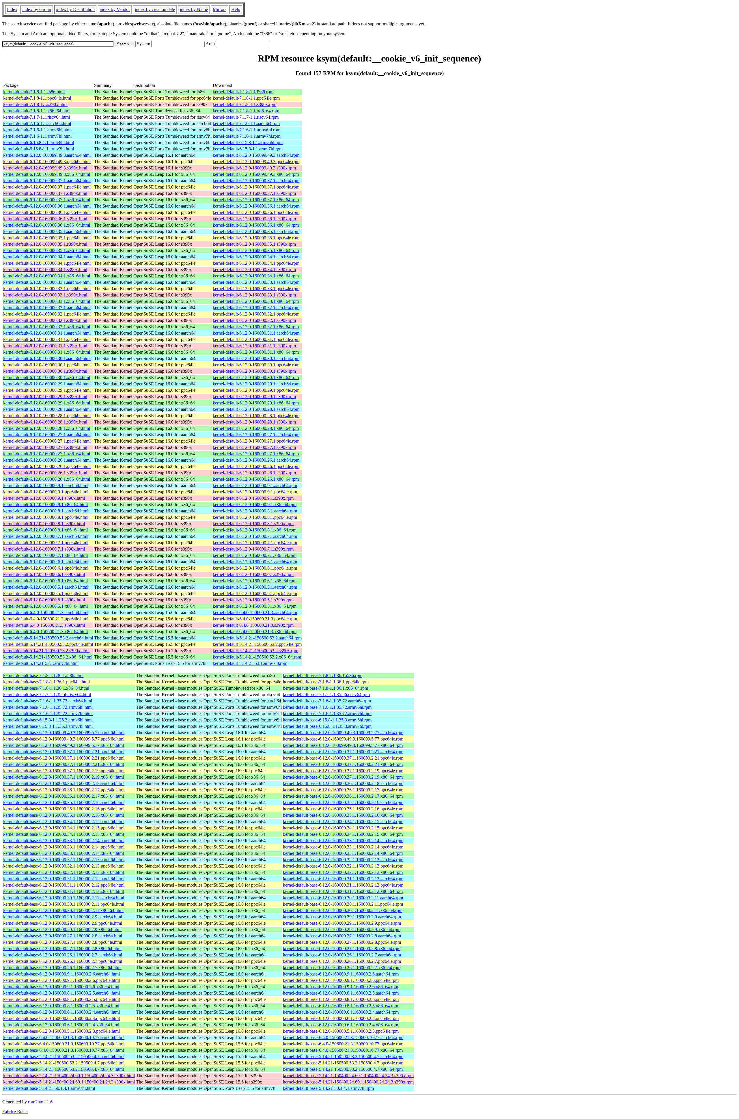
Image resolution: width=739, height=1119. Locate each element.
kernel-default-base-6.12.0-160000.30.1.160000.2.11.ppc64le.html (63, 904)
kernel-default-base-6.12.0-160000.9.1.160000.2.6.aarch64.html (61, 973)
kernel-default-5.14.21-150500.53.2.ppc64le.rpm (257, 644)
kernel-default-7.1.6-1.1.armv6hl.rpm (246, 129)
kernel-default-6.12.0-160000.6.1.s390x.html (44, 574)
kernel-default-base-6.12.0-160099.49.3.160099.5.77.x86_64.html (63, 745)
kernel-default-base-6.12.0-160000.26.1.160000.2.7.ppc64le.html (62, 961)
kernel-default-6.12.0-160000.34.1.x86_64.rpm (256, 275)
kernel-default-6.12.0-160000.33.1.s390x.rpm (254, 294)
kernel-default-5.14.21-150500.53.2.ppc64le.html (48, 644)
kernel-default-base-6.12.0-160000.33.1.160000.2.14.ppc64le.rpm (343, 846)
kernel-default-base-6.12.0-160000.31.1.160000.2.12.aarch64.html (63, 878)
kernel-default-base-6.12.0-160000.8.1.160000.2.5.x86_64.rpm (340, 1005)
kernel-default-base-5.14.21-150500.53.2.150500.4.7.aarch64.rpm (343, 1056)
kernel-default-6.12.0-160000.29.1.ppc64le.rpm (256, 390)
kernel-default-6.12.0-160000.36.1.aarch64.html (47, 206)
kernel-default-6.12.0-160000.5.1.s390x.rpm (253, 599)
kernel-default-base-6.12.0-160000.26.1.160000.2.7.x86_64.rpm (341, 967)
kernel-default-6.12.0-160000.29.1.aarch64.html (47, 383)
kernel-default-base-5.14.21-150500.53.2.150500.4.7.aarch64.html (63, 1056)
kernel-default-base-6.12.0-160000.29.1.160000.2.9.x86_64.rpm (341, 929)
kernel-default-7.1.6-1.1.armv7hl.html (37, 136)
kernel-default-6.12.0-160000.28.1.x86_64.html (46, 428)
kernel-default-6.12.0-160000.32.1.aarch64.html (47, 307)
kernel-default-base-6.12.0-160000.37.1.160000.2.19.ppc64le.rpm (343, 770)
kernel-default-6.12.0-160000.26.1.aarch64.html (47, 460)
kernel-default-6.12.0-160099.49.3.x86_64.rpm (256, 174)
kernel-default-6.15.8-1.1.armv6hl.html (38, 142)
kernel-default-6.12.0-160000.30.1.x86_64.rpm (256, 377)
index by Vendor (115, 9)
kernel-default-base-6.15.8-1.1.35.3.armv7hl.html (48, 726)
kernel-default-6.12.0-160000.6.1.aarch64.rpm (255, 561)
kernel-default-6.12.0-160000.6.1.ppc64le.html (45, 568)
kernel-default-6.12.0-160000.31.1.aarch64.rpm (256, 333)
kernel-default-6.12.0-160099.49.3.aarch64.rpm (256, 155)
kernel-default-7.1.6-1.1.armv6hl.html (37, 129)
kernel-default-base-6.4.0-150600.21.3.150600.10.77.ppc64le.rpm (343, 1043)
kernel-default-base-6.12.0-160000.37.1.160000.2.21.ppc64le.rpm (343, 758)
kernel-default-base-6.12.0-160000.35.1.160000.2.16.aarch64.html (63, 802)
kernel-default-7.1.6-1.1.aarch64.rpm (246, 123)
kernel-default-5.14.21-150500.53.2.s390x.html (46, 650)
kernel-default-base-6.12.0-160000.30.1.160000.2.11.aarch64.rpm (343, 897)
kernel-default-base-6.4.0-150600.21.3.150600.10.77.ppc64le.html (63, 1043)
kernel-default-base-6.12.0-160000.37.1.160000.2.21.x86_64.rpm (343, 764)
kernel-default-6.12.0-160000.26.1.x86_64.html (46, 479)
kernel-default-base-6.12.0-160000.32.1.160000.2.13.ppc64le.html (63, 866)
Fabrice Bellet (15, 1111)
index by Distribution (75, 9)
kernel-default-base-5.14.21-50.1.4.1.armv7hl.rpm (328, 1088)
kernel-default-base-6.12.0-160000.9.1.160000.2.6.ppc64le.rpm (341, 980)
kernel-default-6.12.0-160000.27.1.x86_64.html (46, 453)
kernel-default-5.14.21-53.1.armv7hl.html (41, 663)
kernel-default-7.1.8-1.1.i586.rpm (243, 91)
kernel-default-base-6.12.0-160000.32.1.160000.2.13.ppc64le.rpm (343, 866)
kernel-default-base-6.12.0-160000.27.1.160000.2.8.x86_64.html (62, 948)
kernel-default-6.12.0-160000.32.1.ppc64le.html (47, 314)
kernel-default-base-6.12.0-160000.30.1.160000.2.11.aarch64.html (63, 897)
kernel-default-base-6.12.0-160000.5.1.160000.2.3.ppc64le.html (61, 1031)
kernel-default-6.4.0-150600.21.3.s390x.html (44, 625)
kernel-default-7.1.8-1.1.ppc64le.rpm (246, 98)
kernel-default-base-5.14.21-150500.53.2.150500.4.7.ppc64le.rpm (343, 1062)
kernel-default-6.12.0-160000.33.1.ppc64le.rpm (256, 288)
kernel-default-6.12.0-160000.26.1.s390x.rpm (254, 472)
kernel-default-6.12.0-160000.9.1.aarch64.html (45, 485)
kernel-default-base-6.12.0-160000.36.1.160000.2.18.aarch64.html (63, 783)
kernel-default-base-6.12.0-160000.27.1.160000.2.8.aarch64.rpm (342, 935)
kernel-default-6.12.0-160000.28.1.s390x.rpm (254, 421)
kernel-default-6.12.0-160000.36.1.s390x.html (45, 218)
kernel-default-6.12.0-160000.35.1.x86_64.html (46, 250)
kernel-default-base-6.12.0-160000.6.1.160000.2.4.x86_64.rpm (340, 1024)
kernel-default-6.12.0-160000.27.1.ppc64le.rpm (256, 441)
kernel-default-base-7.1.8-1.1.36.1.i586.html (43, 675)
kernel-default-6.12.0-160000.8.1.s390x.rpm (253, 523)
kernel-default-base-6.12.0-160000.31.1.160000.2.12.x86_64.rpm (343, 891)
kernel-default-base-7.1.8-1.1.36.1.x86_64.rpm (325, 688)
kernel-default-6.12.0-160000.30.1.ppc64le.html (47, 364)
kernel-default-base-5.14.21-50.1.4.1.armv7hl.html (49, 1088)
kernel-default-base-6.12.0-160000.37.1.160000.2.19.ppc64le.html (63, 770)
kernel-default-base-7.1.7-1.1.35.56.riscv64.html (47, 694)
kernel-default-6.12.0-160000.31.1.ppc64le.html (47, 339)
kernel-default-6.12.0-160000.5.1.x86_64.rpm (254, 606)
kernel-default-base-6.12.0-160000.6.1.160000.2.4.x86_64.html (61, 1024)
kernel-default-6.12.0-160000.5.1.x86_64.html (45, 606)
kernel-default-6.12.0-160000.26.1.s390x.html (45, 472)
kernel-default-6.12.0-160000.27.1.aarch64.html (47, 434)
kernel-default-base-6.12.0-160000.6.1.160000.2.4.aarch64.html (61, 1012)
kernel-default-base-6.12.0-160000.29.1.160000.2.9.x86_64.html (62, 929)
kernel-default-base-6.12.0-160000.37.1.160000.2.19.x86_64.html (63, 777)
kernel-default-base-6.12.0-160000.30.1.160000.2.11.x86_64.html (63, 910)
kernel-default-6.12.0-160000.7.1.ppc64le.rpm (255, 542)
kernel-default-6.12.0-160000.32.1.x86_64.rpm (256, 326)
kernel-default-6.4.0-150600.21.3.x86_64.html (45, 631)
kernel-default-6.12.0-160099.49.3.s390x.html (45, 167)
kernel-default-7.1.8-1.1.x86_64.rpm (246, 110)
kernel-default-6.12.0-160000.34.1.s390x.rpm (254, 269)
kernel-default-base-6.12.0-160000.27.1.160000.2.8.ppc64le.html (62, 942)
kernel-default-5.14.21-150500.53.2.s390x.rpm (255, 650)
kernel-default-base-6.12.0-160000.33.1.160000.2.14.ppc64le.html (63, 846)
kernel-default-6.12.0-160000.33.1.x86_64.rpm (256, 301)
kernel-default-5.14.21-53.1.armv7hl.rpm (250, 663)
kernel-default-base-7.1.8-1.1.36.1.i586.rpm (322, 675)
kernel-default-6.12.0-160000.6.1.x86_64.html (45, 580)
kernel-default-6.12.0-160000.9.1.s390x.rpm (253, 498)
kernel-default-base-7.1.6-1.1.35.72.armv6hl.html (48, 707)
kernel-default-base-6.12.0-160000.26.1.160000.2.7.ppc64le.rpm (342, 961)
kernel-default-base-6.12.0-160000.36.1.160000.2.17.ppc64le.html (63, 789)
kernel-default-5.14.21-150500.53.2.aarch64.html (48, 637)
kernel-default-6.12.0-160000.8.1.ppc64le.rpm (255, 517)
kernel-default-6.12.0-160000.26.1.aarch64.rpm (256, 460)
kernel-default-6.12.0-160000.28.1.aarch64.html (47, 409)
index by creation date (155, 9)
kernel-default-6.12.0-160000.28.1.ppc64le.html (47, 415)
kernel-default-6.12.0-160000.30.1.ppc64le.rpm (256, 364)
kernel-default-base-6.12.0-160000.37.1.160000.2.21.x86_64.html (63, 764)
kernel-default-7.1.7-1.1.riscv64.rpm (246, 117)
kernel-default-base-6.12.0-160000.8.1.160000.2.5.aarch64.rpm (341, 993)
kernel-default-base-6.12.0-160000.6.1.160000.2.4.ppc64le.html (61, 1018)
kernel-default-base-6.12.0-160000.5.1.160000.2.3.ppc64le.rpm (341, 1031)
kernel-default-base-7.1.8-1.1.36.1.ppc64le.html (46, 681)
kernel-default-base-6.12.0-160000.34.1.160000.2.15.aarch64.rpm (343, 821)
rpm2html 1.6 (40, 1101)
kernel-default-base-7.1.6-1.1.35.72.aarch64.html (47, 700)
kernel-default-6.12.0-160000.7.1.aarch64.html (45, 536)
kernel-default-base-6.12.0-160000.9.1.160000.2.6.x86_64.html (61, 986)
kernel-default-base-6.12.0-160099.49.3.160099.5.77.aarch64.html (63, 732)
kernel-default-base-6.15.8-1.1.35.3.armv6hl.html (48, 719)
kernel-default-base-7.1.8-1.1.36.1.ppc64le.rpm (326, 681)
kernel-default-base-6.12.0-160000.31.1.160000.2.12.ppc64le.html (63, 885)
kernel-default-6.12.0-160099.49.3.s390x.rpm (254, 167)
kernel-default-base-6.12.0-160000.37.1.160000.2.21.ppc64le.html (63, 758)
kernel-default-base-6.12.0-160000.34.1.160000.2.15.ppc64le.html (63, 827)
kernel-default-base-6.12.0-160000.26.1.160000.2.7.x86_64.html (62, 967)
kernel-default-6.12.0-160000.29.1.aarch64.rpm (256, 383)
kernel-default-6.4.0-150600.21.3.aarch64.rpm (255, 612)
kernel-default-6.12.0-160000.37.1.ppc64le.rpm (256, 186)
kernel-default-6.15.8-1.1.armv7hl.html (38, 148)
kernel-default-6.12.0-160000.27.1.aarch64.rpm (256, 434)
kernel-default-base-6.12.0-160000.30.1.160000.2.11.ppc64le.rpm (343, 904)
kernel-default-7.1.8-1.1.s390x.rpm (244, 104)
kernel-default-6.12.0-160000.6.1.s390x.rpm (253, 574)
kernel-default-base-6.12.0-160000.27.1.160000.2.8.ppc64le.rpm (342, 942)
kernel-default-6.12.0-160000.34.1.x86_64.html (46, 275)
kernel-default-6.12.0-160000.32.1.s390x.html (45, 320)
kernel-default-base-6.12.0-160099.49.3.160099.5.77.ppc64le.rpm (343, 738)
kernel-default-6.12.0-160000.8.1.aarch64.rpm (255, 510)
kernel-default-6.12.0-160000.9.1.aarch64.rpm (255, 485)
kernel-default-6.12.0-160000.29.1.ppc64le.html (47, 390)
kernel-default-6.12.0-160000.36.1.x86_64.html (46, 225)
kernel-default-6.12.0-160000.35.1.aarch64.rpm (256, 231)
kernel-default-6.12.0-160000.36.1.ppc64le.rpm (256, 212)
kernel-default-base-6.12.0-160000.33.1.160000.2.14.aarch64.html (63, 840)
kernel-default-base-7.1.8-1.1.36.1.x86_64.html (46, 688)
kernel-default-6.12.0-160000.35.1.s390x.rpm (254, 244)
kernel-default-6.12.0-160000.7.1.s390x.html (44, 549)
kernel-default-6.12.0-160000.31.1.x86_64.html (46, 352)
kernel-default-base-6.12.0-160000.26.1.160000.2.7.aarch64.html (62, 954)
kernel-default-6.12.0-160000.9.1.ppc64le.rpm (255, 491)
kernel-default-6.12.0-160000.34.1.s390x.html (45, 269)
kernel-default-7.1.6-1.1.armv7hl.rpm (246, 136)
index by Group (36, 9)
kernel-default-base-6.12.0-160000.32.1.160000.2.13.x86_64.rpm (343, 872)
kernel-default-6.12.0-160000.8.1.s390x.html (44, 523)
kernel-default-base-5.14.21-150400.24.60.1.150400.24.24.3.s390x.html (69, 1075)
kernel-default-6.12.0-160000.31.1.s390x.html (45, 345)
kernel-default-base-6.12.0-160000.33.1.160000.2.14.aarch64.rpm (343, 840)
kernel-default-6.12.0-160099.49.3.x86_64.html (46, 174)
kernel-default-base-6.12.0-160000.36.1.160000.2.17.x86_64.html (63, 796)
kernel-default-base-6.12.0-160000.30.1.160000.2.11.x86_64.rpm (342, 910)
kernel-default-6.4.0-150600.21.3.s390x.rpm (253, 625)
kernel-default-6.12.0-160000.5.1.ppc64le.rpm (255, 593)
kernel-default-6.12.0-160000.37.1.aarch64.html (47, 180)
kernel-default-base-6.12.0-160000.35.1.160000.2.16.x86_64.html (63, 815)
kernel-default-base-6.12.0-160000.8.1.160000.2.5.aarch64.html (61, 993)
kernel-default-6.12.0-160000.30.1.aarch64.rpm (256, 358)
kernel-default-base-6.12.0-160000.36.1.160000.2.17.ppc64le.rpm (343, 789)
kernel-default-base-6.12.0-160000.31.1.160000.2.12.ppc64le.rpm (343, 885)
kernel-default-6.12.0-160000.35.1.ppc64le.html (47, 237)
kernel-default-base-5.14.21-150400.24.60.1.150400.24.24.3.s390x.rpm (348, 1075)
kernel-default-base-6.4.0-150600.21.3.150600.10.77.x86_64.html (63, 1050)
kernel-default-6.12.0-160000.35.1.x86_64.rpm (256, 250)
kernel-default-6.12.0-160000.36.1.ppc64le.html (47, 212)
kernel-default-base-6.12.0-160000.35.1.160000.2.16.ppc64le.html (63, 808)
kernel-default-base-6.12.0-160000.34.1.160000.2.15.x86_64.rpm (343, 834)
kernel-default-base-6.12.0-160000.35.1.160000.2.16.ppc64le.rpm (343, 808)
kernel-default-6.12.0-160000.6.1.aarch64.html (45, 561)
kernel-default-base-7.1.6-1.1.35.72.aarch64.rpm (327, 700)
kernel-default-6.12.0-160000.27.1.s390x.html (45, 447)
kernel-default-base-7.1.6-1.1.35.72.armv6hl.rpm (327, 707)
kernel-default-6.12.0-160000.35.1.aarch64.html (47, 231)
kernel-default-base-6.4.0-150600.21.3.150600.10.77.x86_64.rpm (343, 1050)
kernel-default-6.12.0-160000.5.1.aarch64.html (45, 587)
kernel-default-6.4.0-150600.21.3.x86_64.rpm (254, 631)
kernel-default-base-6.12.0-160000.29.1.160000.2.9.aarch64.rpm (342, 916)
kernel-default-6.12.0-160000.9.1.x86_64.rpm (254, 504)
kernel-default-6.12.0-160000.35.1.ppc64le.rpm (256, 237)
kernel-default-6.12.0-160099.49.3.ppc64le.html (47, 161)
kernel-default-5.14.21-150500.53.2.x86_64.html (47, 656)
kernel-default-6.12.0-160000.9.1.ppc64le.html (45, 491)
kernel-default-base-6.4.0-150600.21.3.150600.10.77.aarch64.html (63, 1037)
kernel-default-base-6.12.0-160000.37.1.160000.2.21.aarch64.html (63, 751)
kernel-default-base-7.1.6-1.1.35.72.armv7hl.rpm (327, 713)
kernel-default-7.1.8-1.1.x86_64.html (36, 110)
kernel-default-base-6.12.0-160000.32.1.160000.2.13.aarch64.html (63, 859)
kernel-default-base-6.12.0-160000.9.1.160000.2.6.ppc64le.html (61, 980)
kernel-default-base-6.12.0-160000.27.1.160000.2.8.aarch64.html (62, 935)
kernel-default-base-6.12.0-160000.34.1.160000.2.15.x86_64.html (63, 834)
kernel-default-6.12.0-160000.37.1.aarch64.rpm (256, 180)
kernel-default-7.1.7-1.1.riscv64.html (36, 117)
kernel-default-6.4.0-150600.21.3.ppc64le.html (45, 618)
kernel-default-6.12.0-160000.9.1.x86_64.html (45, 504)
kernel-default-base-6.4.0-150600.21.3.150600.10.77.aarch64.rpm (343, 1037)
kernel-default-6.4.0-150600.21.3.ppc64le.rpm (255, 618)
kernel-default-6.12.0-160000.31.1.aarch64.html (47, 333)
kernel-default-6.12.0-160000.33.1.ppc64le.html (47, 288)
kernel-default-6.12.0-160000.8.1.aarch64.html (45, 510)
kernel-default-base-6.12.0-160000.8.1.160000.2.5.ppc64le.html (61, 999)
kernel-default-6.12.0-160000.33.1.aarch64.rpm (256, 282)
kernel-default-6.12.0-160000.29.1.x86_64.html (46, 402)
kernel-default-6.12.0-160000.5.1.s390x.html (44, 599)
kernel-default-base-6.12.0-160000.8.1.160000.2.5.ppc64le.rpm (341, 999)
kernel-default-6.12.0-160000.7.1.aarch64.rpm (255, 536)
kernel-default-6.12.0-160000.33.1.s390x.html (45, 294)
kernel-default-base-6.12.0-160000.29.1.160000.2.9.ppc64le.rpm (342, 923)
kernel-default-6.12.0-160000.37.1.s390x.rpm (254, 193)
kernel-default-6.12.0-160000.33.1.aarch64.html (47, 282)
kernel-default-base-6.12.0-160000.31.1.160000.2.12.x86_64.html (63, 891)
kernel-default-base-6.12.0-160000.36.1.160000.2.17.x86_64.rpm (343, 796)
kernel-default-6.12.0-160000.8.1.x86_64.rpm (254, 529)
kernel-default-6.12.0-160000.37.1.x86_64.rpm (256, 199)
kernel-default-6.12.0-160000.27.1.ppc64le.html (47, 441)
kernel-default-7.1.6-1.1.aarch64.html (37, 123)
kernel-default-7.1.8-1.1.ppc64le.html (37, 98)
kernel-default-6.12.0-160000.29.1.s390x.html (45, 396)
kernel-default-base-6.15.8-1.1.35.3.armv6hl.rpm (327, 719)
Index (12, 9)
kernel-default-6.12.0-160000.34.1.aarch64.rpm (256, 256)
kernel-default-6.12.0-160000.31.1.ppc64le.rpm (256, 339)
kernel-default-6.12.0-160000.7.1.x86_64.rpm (254, 555)
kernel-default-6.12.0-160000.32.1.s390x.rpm (254, 320)
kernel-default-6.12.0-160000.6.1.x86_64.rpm (254, 580)
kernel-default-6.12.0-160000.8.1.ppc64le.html (45, 517)
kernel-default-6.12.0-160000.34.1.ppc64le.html (47, 263)
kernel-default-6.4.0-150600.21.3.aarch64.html (45, 612)
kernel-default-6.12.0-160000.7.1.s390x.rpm (253, 549)
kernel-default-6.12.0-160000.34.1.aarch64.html (47, 256)
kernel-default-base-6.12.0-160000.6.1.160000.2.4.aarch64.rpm (341, 1012)
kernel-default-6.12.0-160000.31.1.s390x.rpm (254, 345)
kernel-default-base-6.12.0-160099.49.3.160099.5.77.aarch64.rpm (343, 732)
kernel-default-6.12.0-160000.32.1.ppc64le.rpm (256, 314)
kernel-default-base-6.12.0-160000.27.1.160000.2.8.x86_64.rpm (341, 948)
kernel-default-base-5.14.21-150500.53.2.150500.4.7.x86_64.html (63, 1069)
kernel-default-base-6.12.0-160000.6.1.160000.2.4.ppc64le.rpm (341, 1018)
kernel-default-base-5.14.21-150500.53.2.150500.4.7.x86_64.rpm (343, 1069)
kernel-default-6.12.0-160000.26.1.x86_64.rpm (256, 479)
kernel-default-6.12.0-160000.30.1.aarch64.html (47, 358)
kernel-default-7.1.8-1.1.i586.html (34, 91)
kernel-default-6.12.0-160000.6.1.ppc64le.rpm (255, 568)
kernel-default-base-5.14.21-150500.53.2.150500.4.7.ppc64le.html (63, 1062)
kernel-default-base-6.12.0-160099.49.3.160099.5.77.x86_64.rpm (343, 745)
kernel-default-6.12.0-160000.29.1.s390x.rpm (254, 396)
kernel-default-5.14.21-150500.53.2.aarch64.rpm (257, 637)
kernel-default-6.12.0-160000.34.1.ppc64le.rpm (256, 263)
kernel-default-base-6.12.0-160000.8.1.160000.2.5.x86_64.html (61, 1005)
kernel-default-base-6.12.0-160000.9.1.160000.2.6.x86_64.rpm (340, 986)
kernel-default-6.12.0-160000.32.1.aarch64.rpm (256, 307)
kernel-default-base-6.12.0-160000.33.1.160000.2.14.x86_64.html (63, 853)
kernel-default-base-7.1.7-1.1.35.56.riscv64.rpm (326, 694)
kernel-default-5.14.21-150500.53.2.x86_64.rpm (257, 656)
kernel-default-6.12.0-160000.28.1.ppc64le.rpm (256, 415)
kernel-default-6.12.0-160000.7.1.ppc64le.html (45, 542)
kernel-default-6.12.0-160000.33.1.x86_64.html (46, 301)
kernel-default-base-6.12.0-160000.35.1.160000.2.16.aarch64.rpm (343, 802)
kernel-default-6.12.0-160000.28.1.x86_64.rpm (256, 428)
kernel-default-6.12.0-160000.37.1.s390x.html (45, 193)
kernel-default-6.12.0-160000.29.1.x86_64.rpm (256, 402)
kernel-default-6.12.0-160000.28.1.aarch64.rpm (256, 409)
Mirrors (219, 9)
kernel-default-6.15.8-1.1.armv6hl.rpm (248, 142)
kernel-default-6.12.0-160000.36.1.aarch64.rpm (256, 206)
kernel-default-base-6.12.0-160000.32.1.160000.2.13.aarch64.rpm (343, 859)
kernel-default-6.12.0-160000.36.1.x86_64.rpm (256, 225)
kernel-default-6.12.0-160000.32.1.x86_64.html (46, 326)
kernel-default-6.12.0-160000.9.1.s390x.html (44, 498)
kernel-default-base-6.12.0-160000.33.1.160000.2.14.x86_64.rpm (343, 853)
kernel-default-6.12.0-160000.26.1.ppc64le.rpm (256, 466)
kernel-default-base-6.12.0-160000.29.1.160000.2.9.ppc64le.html (62, 923)
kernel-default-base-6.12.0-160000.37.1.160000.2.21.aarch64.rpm (343, 751)
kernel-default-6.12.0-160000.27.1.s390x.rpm (254, 447)
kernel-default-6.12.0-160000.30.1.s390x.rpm (254, 371)
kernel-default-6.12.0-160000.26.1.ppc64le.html (47, 466)
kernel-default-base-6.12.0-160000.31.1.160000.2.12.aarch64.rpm (343, 878)
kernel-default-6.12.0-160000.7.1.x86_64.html (45, 555)
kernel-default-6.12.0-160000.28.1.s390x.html (45, 421)
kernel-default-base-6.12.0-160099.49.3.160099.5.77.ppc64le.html (63, 738)
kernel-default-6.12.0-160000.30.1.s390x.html (45, 371)
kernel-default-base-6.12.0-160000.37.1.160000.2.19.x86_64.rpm (343, 777)
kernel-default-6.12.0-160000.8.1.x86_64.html (45, 529)
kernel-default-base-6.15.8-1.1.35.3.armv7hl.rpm (327, 726)
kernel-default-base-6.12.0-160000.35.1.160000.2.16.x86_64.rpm (343, 815)
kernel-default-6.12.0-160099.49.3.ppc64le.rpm (256, 161)
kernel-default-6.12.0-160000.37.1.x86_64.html (46, 199)
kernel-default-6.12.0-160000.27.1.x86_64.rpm (256, 453)
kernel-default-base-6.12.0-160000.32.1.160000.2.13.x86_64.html (63, 872)
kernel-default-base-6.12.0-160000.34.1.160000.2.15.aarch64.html (63, 821)
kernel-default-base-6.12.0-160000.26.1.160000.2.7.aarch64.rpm (342, 954)
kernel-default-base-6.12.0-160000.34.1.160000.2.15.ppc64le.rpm (343, 827)
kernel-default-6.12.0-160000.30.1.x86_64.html (46, 377)
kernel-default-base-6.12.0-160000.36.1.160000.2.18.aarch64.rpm (343, 783)
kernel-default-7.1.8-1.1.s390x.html (35, 104)
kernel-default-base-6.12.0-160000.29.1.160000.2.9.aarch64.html (62, 916)
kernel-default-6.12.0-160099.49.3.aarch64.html (47, 155)
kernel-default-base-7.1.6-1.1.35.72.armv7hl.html (48, 713)
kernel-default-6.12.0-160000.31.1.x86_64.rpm (256, 352)
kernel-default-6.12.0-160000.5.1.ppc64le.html (45, 593)
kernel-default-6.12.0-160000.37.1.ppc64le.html (47, 186)
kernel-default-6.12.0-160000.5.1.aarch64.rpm (255, 587)
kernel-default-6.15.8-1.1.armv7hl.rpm (248, 148)
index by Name (194, 9)
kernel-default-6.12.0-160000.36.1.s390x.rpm (254, 218)
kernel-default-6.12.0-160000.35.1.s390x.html (45, 244)
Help (235, 9)
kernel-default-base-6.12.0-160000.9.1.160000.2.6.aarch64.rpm (341, 973)
